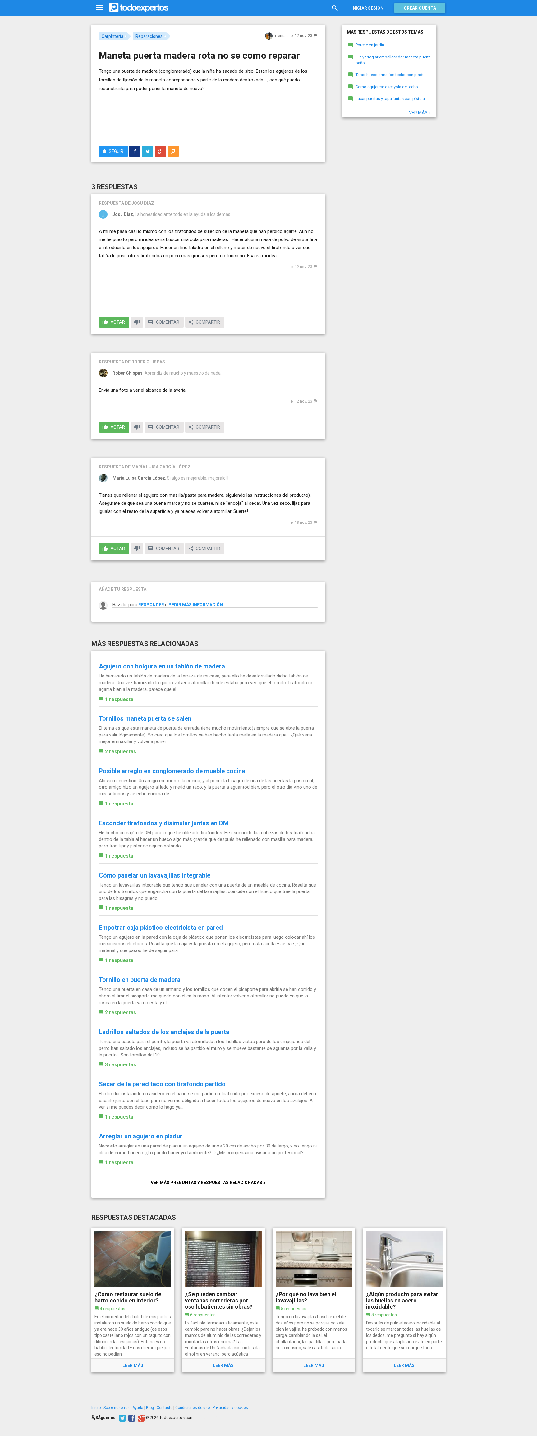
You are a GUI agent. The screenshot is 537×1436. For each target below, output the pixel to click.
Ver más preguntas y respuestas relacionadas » (208, 1182)
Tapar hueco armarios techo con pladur (391, 74)
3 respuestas (120, 1065)
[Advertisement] (208, 119)
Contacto (164, 1408)
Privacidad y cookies (230, 1408)
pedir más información (195, 604)
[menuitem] (134, 151)
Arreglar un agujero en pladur (140, 1136)
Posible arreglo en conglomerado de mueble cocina (172, 771)
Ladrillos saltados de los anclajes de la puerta (164, 1032)
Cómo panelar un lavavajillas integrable (154, 875)
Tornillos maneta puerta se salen (145, 718)
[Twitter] (121, 1417)
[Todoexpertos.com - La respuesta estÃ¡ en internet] (139, 8)
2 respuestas (120, 751)
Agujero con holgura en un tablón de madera (162, 666)
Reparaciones (149, 36)
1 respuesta (119, 699)
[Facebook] (131, 1417)
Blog (150, 1408)
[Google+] (140, 1417)
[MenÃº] (99, 8)
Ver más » (420, 112)
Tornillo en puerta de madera (140, 979)
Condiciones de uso (192, 1408)
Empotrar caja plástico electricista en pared (161, 927)
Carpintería (112, 36)
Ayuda (137, 1408)
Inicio (96, 1408)
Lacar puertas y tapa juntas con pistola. (391, 98)
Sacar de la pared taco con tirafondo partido (162, 1084)
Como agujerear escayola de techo (387, 86)
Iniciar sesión (367, 8)
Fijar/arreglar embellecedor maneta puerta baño (393, 60)
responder (151, 604)
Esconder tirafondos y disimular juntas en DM (163, 823)
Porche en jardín (370, 45)
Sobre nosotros (116, 1408)
